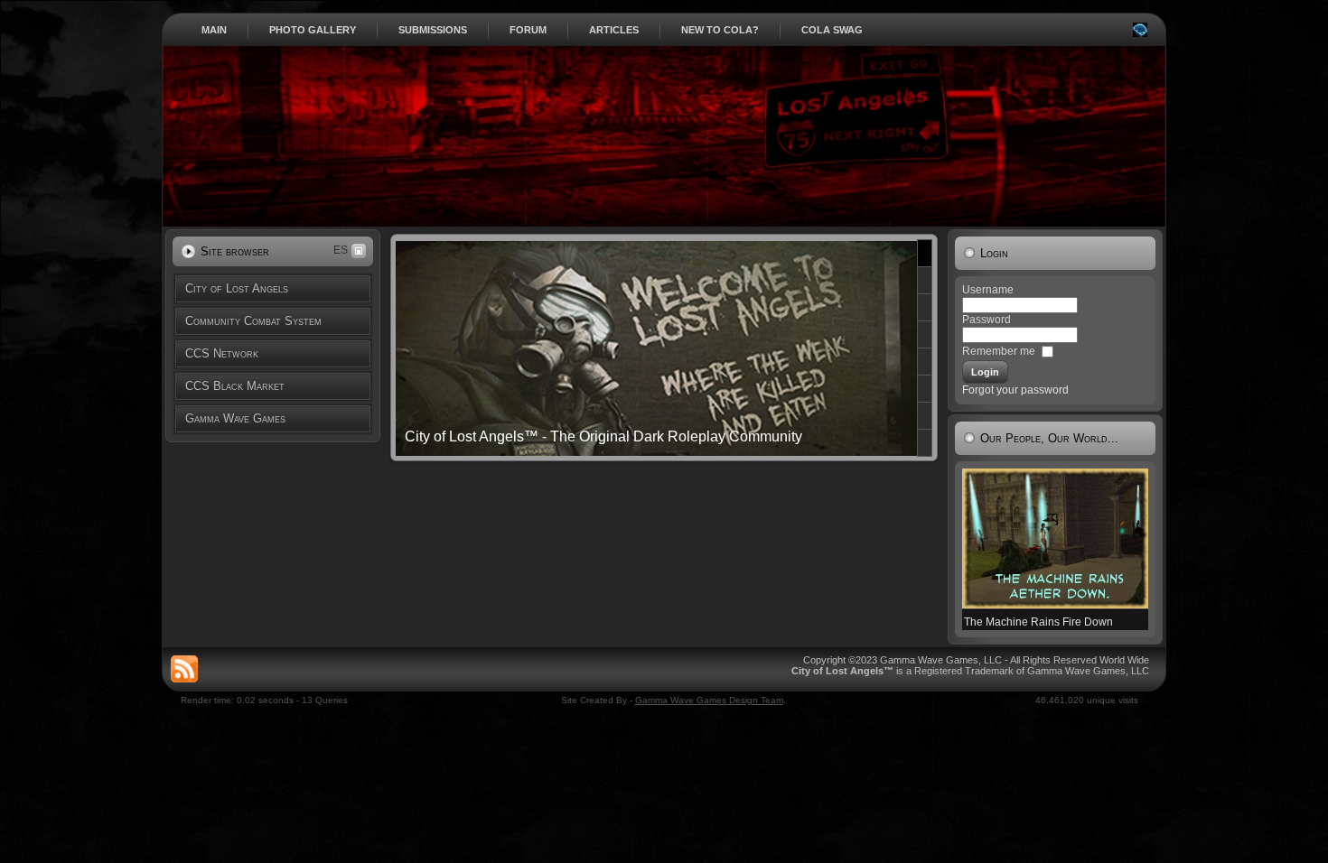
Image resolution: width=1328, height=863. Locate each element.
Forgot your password (1015, 390)
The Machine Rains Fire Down (1038, 622)
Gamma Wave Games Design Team (709, 700)
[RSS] (184, 668)
